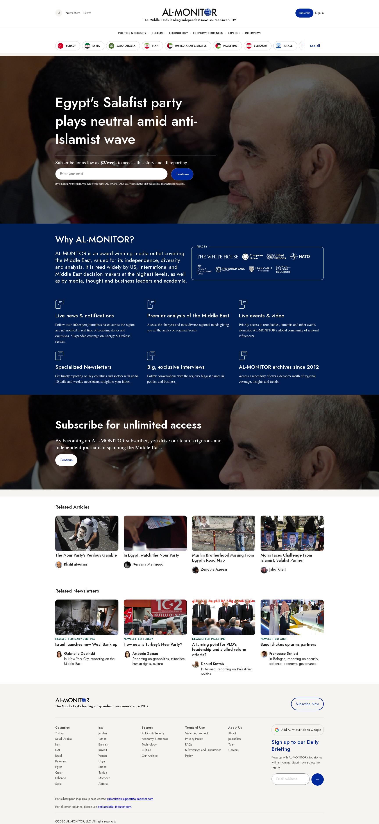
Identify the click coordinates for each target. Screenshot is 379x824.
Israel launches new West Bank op (86, 644)
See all (315, 46)
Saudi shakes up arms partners (288, 644)
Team (231, 744)
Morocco (104, 778)
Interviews (253, 33)
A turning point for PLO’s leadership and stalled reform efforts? (219, 650)
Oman (102, 739)
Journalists (234, 739)
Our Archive (149, 755)
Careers (233, 750)
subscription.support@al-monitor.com (130, 799)
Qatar (59, 772)
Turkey (59, 733)
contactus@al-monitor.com (114, 806)
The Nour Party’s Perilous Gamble (86, 555)
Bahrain (103, 744)
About (232, 733)
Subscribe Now (307, 704)
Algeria (103, 783)
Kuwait (102, 750)
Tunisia (102, 772)
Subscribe (304, 13)
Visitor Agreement (196, 733)
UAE (58, 750)
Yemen (102, 755)
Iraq (101, 727)
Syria (58, 783)
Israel (58, 755)
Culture (157, 33)
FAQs (188, 744)
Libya (101, 761)
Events (87, 13)
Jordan (102, 733)
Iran (57, 744)
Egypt (58, 767)
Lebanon (60, 778)
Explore (234, 33)
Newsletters (73, 13)
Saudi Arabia (63, 739)
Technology (178, 33)
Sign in (319, 13)
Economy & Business (208, 33)
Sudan (102, 767)
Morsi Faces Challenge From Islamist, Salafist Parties (286, 557)
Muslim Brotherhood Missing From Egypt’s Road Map (223, 557)
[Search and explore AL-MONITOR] (58, 12)
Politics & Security (132, 33)
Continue (66, 460)
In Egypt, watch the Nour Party (151, 555)
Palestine (60, 761)
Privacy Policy (194, 739)
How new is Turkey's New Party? (153, 644)
